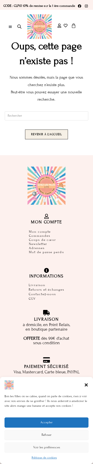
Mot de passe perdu (46, 252)
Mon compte (40, 232)
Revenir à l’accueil (46, 134)
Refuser (46, 435)
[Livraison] (46, 312)
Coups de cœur (42, 240)
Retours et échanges (46, 289)
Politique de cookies (44, 457)
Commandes (39, 236)
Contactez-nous (42, 294)
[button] (86, 385)
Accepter (46, 422)
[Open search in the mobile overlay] (19, 27)
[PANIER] (73, 25)
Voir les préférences (46, 447)
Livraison (37, 285)
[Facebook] (79, 5)
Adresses (36, 248)
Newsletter (38, 244)
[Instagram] (86, 5)
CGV (32, 298)
